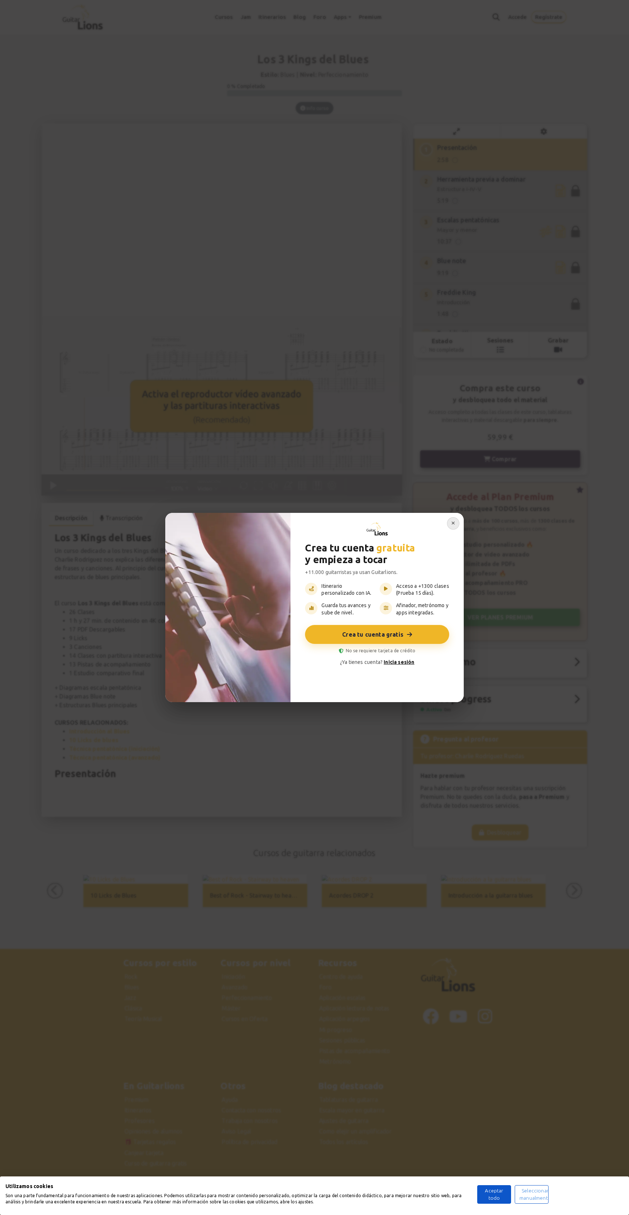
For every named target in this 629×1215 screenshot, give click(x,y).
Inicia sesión (399, 662)
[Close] (453, 523)
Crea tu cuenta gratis (372, 634)
